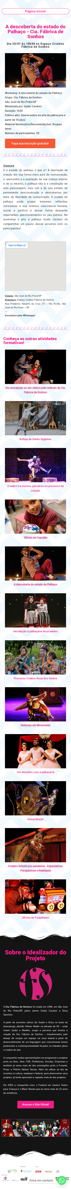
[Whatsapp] (61, 1180)
